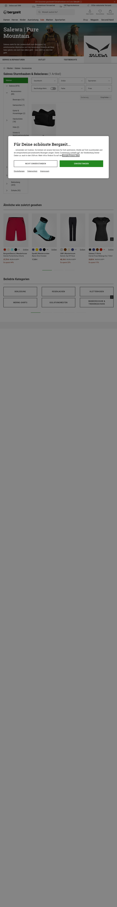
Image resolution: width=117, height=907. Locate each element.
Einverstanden (81, 164)
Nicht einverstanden (35, 164)
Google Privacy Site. (70, 155)
